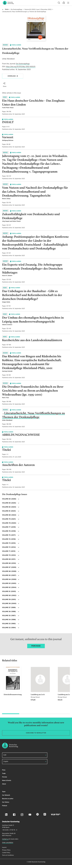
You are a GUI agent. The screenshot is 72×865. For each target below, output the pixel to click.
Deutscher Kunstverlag (38, 862)
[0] (64, 3)
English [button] (6, 761)
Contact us (5, 839)
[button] (4, 83)
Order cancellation (7, 842)
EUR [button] (5, 755)
